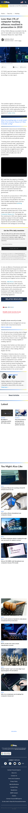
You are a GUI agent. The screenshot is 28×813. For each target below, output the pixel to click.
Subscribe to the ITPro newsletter (18, 6)
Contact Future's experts (14, 770)
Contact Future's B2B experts (14, 798)
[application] (14, 166)
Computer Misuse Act (7, 214)
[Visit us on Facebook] (5, 763)
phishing (19, 203)
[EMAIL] (14, 377)
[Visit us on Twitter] (10, 763)
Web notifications (14, 784)
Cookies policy (14, 787)
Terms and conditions (14, 778)
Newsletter (24, 67)
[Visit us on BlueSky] (19, 763)
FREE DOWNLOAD (6, 327)
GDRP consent (14, 793)
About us (14, 773)
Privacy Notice (21, 255)
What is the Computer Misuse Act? (11, 122)
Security (9, 13)
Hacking (17, 13)
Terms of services (19, 253)
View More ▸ (14, 731)
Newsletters (14, 790)
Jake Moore (10, 282)
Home (3, 13)
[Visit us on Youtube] (14, 763)
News (20, 40)
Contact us (14, 775)
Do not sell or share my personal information (14, 801)
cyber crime (11, 113)
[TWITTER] (10, 377)
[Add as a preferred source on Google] (6, 753)
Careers (14, 796)
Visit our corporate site (20, 749)
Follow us (16, 67)
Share (4, 67)
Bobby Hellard (10, 39)
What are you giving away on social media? (14, 120)
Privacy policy (14, 781)
